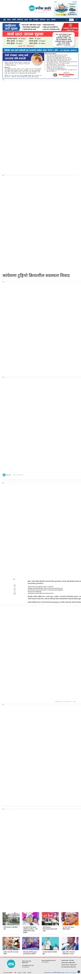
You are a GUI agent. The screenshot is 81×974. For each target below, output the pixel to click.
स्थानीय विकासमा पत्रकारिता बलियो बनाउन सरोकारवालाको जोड (40, 593)
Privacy (19, 972)
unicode (29, 972)
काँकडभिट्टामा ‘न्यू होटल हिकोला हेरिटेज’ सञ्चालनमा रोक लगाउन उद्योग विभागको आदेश (45, 588)
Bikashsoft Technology (70, 972)
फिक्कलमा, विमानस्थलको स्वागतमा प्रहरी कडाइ (50, 929)
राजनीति (14, 20)
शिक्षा (30, 20)
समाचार (9, 20)
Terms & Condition (8, 972)
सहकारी (26, 20)
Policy (24, 972)
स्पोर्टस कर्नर (42, 20)
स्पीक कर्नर (8, 475)
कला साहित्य (35, 20)
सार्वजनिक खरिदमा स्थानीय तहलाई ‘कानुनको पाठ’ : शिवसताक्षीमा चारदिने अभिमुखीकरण (45, 590)
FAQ (15, 972)
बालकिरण (53, 20)
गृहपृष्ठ (4, 20)
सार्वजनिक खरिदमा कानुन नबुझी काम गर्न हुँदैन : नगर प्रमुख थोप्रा (40, 586)
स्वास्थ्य (48, 20)
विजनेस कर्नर (20, 20)
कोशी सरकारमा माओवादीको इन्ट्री (34, 591)
